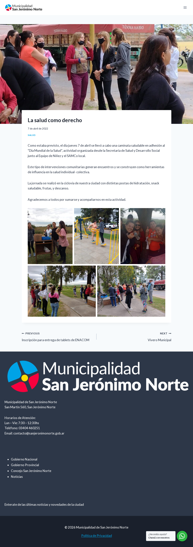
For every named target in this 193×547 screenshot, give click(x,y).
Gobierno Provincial (25, 465)
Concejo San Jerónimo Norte (31, 471)
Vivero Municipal (159, 337)
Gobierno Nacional (24, 459)
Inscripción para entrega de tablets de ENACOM (55, 337)
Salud (32, 135)
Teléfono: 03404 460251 (22, 428)
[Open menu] (185, 7)
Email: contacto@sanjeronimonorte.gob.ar (34, 433)
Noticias (17, 477)
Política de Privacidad (96, 536)
